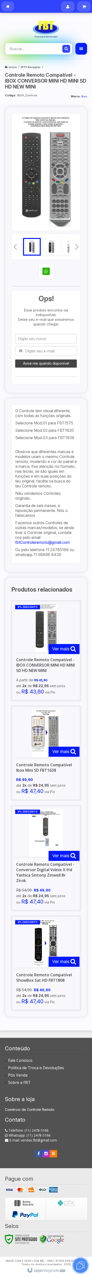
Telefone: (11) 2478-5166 (28, 1130)
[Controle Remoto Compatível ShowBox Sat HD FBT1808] (46, 963)
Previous (15, 246)
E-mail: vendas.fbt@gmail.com (32, 1140)
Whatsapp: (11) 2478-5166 (29, 1135)
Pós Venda (17, 1075)
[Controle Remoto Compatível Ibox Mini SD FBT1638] (46, 753)
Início (13, 67)
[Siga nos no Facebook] (38, 1153)
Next (76, 245)
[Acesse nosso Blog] (53, 1153)
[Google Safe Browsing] (51, 1239)
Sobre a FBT (19, 1082)
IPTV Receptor (30, 67)
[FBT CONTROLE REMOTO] (46, 28)
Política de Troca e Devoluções (36, 1067)
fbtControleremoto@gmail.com (42, 542)
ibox (84, 96)
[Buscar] (66, 49)
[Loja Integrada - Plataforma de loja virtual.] (46, 1270)
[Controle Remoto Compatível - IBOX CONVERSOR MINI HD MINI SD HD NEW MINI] (46, 651)
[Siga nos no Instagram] (46, 1153)
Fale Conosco (20, 1060)
